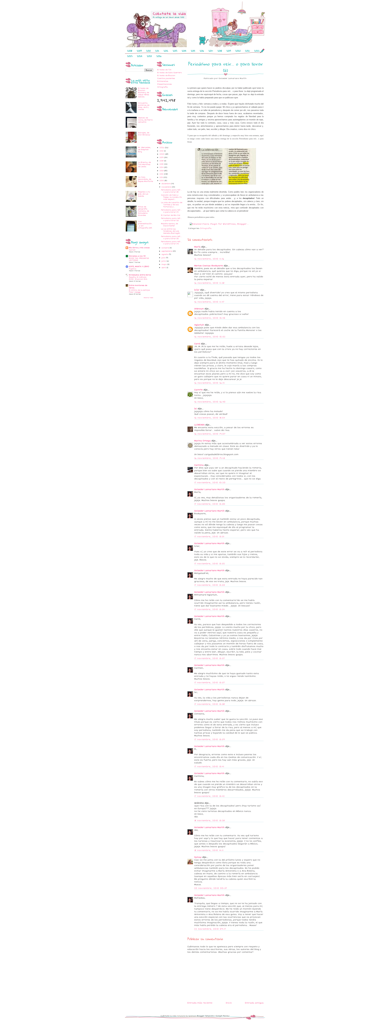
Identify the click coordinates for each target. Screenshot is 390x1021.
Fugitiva (132, 269)
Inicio (229, 1003)
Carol (197, 344)
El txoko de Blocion (166, 76)
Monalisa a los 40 (137, 256)
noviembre (166, 187)
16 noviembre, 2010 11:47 (209, 302)
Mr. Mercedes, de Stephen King (144, 149)
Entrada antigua (254, 1003)
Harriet (132, 250)
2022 (257, 51)
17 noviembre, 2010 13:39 (209, 739)
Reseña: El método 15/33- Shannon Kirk (138, 278)
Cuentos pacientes (166, 78)
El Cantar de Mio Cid (170, 215)
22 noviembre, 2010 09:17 (210, 929)
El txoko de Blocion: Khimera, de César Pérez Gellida (143, 92)
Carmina (199, 465)
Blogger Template (205, 1016)
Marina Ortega (202, 441)
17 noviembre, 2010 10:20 (209, 482)
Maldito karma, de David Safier (169, 225)
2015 (193, 51)
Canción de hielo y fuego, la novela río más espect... (171, 197)
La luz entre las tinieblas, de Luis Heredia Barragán (170, 231)
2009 (139, 51)
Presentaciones (164, 84)
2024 (139, 56)
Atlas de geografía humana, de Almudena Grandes (143, 211)
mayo (164, 264)
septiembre (167, 251)
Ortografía (162, 87)
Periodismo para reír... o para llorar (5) (171, 237)
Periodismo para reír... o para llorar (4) (171, 243)
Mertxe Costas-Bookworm (208, 265)
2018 (220, 51)
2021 (247, 51)
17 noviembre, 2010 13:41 (209, 766)
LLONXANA (199, 425)
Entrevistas (162, 81)
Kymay (198, 857)
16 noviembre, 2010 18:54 (209, 418)
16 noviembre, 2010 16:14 (209, 383)
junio (164, 261)
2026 (158, 56)
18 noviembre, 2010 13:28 (209, 820)
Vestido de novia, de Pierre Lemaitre (145, 120)
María (197, 247)
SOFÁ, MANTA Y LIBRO (139, 267)
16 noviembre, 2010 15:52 (209, 337)
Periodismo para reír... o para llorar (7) (171, 211)
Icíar (196, 290)
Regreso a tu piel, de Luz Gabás (144, 194)
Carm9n (198, 390)
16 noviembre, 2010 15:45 (209, 318)
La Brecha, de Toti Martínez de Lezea (144, 164)
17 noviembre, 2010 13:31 (209, 536)
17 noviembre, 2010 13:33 (209, 585)
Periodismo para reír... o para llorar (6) (171, 219)
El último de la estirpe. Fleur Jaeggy (139, 291)
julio (163, 258)
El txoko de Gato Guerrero (169, 73)
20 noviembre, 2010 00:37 (210, 888)
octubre (165, 248)
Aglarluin (199, 325)
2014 (184, 51)
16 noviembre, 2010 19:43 (209, 458)
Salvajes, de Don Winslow (144, 134)
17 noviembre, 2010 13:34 (209, 609)
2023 (129, 56)
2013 (175, 51)
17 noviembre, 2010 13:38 (209, 704)
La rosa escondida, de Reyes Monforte (145, 179)
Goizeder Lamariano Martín (209, 489)
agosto (165, 254)
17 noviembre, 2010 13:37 (209, 658)
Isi (195, 408)
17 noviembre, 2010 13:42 (209, 796)
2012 (166, 51)
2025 (149, 56)
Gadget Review (222, 1016)
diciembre (166, 184)
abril (164, 268)
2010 (148, 51)
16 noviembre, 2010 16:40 (209, 402)
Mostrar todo (148, 297)
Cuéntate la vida (168, 1016)
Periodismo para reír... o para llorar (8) (171, 191)
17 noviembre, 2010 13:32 (209, 563)
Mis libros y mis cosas (139, 248)
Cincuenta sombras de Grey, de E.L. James (143, 106)
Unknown (199, 309)
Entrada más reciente (199, 1003)
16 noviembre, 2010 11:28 (209, 283)
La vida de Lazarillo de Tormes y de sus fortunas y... (171, 205)
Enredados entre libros (140, 275)
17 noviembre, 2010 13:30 (209, 504)
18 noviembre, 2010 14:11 (208, 850)
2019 (229, 51)
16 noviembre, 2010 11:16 (209, 259)
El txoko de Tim (164, 70)
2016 (202, 51)
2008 (129, 51)
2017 (211, 51)
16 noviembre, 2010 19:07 (209, 434)
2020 (238, 51)
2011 (157, 51)
